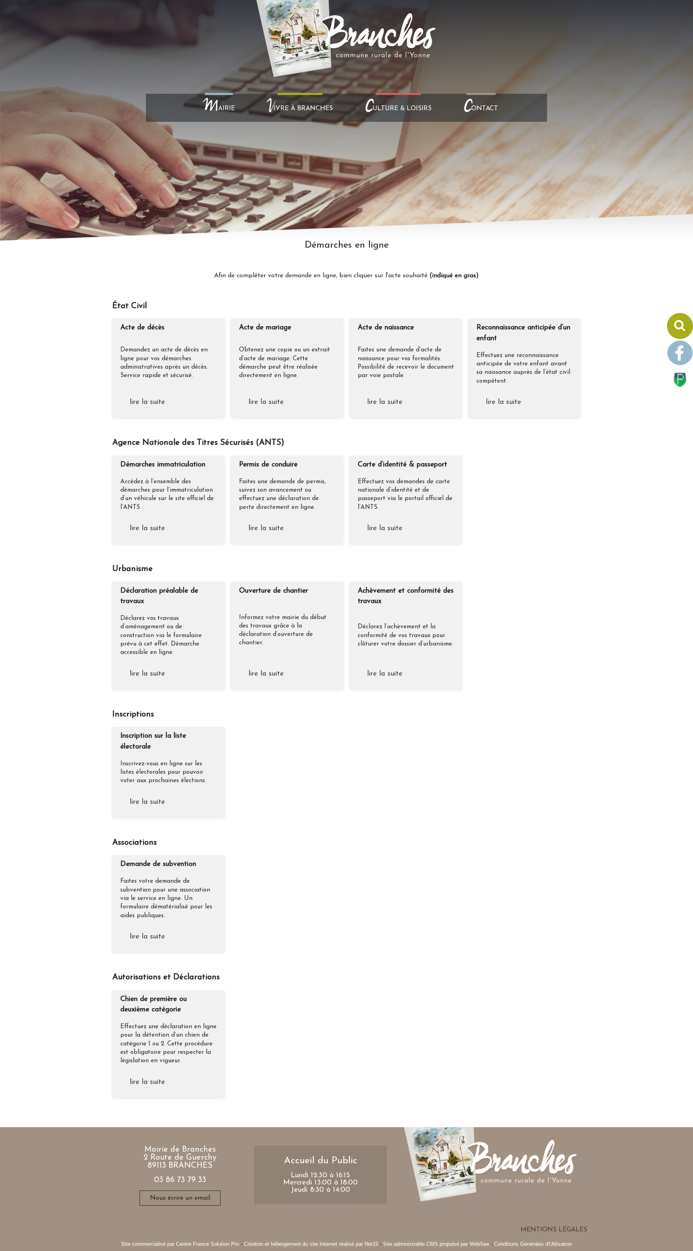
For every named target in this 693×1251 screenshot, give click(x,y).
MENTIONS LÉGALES (554, 1230)
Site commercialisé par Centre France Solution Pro (180, 1244)
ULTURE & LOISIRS (398, 108)
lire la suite (147, 402)
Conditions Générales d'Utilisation (533, 1244)
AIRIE (219, 108)
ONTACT (481, 108)
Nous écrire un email (180, 1198)
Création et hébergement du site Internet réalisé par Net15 (311, 1244)
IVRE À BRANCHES (300, 108)
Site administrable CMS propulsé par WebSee (436, 1244)
